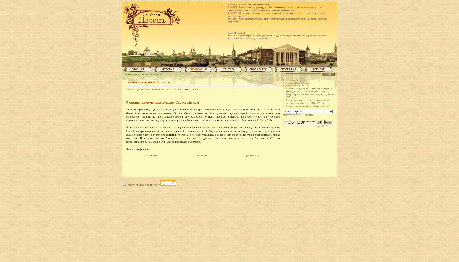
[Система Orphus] (308, 126)
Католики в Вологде (295, 86)
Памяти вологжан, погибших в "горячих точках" (308, 106)
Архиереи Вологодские (296, 83)
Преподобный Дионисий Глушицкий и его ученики (309, 88)
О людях (143, 74)
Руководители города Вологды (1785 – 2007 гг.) (307, 91)
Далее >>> (252, 155)
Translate (308, 115)
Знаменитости (155, 74)
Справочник (131, 74)
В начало (201, 155)
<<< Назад (150, 155)
